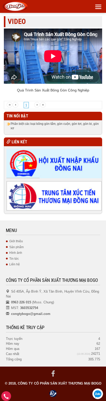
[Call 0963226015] (6, 397)
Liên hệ (14, 264)
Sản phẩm (16, 247)
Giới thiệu (16, 241)
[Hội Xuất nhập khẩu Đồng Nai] (53, 163)
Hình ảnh (15, 253)
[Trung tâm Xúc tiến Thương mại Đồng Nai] (53, 195)
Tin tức (14, 258)
